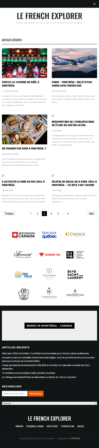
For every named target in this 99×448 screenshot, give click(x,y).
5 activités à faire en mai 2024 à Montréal (23, 183)
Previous (9, 213)
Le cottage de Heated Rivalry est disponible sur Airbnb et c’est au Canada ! (39, 377)
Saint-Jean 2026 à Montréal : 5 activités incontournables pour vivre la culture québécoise (45, 353)
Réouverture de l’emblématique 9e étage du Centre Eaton (73, 124)
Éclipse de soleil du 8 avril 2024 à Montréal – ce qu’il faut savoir (74, 183)
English (80, 426)
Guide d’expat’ (52, 426)
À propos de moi (67, 426)
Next (91, 213)
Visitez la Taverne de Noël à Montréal (20, 84)
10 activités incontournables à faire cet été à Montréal (28, 373)
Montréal (19, 426)
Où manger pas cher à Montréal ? (24, 148)
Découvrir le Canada (35, 426)
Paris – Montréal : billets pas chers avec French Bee (72, 84)
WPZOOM (75, 438)
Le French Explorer (49, 15)
